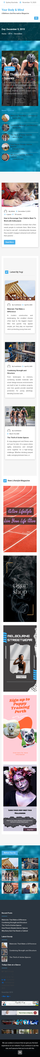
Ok (20, 1052)
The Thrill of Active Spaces (21, 135)
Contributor (17, 305)
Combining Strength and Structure (24, 125)
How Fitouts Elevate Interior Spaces (21, 146)
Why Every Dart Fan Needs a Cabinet (21, 156)
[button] (36, 18)
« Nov (4, 996)
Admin (13, 211)
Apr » (8, 996)
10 (4, 980)
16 (2, 983)
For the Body (10, 68)
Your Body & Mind (13, 10)
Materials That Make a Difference (24, 116)
